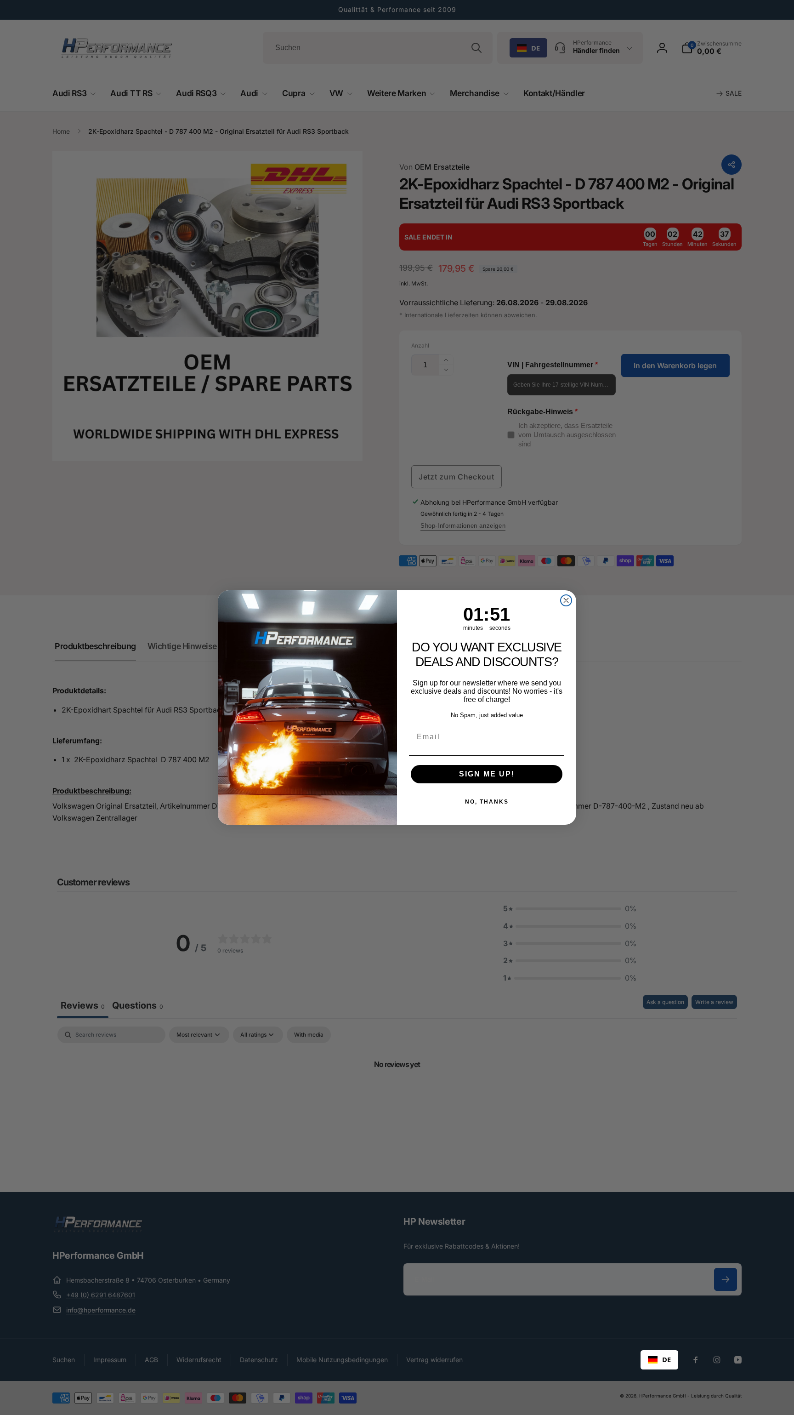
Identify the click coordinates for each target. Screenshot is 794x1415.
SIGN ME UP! (487, 774)
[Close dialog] (566, 600)
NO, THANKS (487, 802)
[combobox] (659, 1359)
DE (666, 1359)
